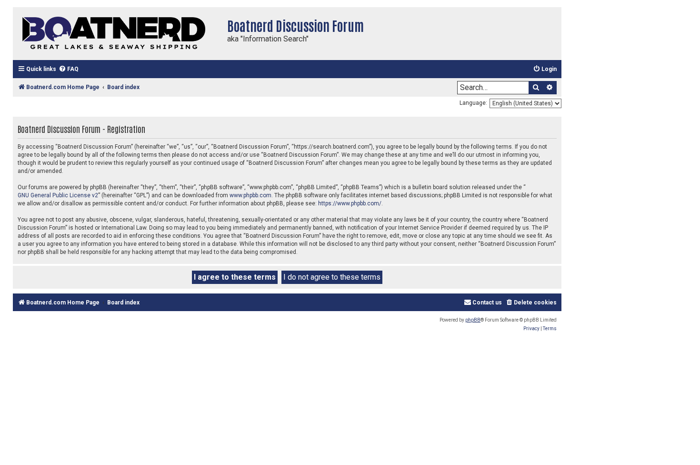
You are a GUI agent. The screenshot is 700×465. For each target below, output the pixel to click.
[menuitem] (69, 69)
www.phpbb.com (250, 195)
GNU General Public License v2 (58, 195)
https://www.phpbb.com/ (349, 203)
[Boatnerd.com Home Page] (117, 34)
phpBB (472, 320)
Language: (473, 103)
